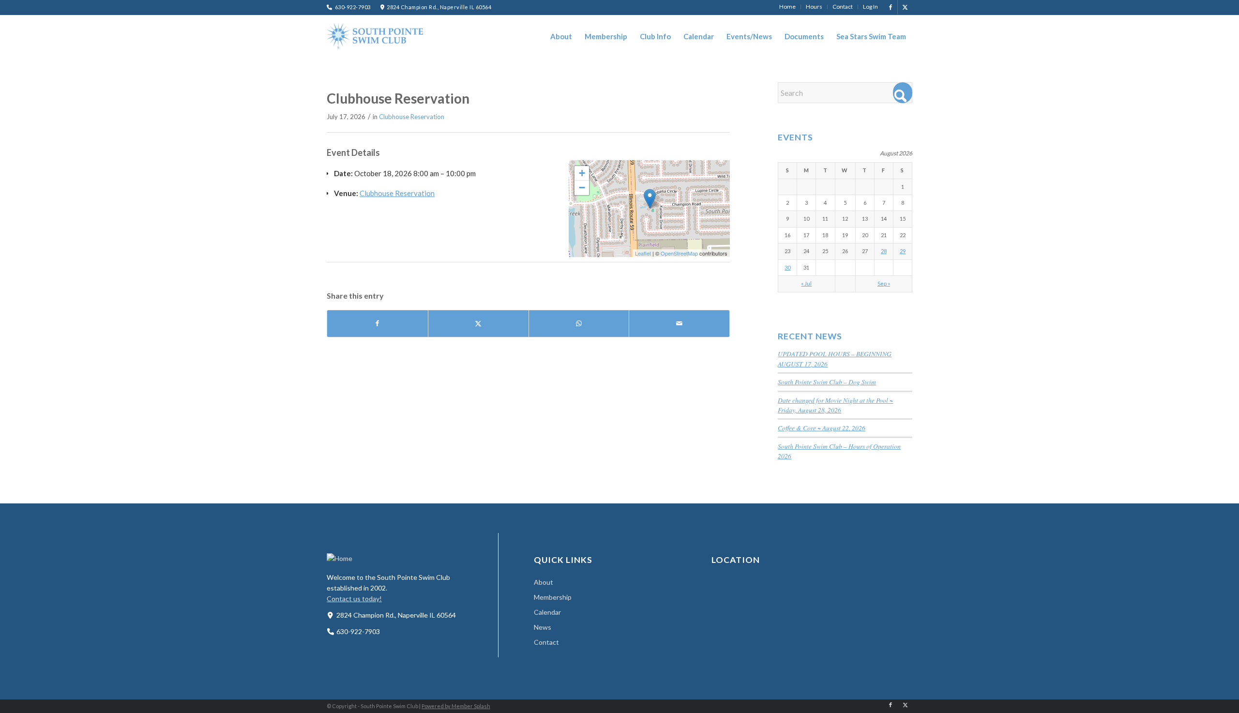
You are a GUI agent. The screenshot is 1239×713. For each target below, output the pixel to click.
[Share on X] (478, 323)
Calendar (547, 612)
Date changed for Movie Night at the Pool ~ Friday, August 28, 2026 (835, 404)
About (543, 582)
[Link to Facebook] (890, 7)
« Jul (806, 283)
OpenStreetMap (679, 253)
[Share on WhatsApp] (579, 323)
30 (787, 267)
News (542, 627)
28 (884, 251)
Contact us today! (354, 598)
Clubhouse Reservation (411, 117)
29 (903, 251)
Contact (546, 642)
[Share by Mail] (679, 323)
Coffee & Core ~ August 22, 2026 (821, 427)
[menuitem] (787, 6)
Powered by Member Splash (456, 706)
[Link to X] (905, 7)
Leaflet (643, 253)
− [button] (582, 188)
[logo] (375, 35)
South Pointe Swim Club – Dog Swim (827, 381)
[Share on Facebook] (377, 323)
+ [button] (582, 173)
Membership (553, 597)
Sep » (883, 283)
